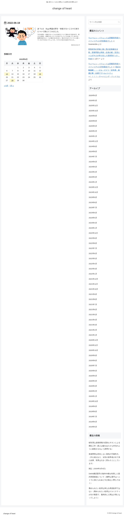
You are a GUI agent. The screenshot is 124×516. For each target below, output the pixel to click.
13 (7, 74)
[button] (119, 22)
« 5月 (6, 86)
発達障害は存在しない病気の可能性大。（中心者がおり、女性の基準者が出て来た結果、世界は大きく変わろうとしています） (104, 458)
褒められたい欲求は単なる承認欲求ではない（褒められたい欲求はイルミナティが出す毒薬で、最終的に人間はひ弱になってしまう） (104, 493)
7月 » (12, 86)
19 (40, 74)
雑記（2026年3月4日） (98, 468)
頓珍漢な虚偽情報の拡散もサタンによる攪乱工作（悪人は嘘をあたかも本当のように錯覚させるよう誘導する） (104, 446)
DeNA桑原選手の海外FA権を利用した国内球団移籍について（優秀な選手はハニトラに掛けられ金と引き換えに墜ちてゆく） (104, 478)
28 (12, 81)
